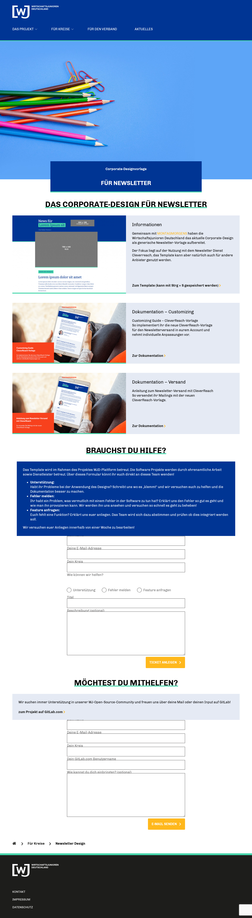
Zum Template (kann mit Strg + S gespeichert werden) (175, 285)
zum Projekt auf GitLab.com (40, 712)
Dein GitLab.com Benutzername (91, 759)
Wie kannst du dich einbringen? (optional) (99, 772)
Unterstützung (84, 590)
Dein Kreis (75, 562)
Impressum (21, 899)
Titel (70, 597)
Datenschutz (22, 907)
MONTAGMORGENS (172, 233)
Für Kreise (36, 844)
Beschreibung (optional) (85, 611)
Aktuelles (144, 29)
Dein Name (75, 535)
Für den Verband (102, 29)
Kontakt (18, 891)
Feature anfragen (157, 590)
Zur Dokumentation (147, 356)
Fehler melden (119, 590)
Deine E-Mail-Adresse (84, 548)
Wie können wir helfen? (85, 575)
